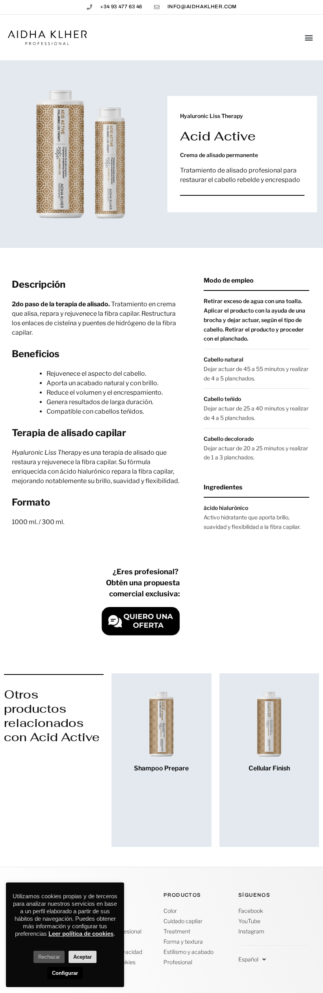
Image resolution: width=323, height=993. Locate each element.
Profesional (177, 962)
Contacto (100, 921)
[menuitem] (252, 959)
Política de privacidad (115, 951)
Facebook (250, 910)
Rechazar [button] (49, 957)
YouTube (249, 921)
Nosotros (100, 910)
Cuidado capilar (182, 921)
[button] (308, 37)
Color (170, 910)
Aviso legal (102, 941)
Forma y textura (183, 941)
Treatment (176, 931)
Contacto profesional (115, 931)
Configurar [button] (65, 973)
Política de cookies (112, 962)
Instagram (251, 931)
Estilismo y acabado (188, 951)
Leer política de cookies (80, 933)
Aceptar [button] (82, 957)
